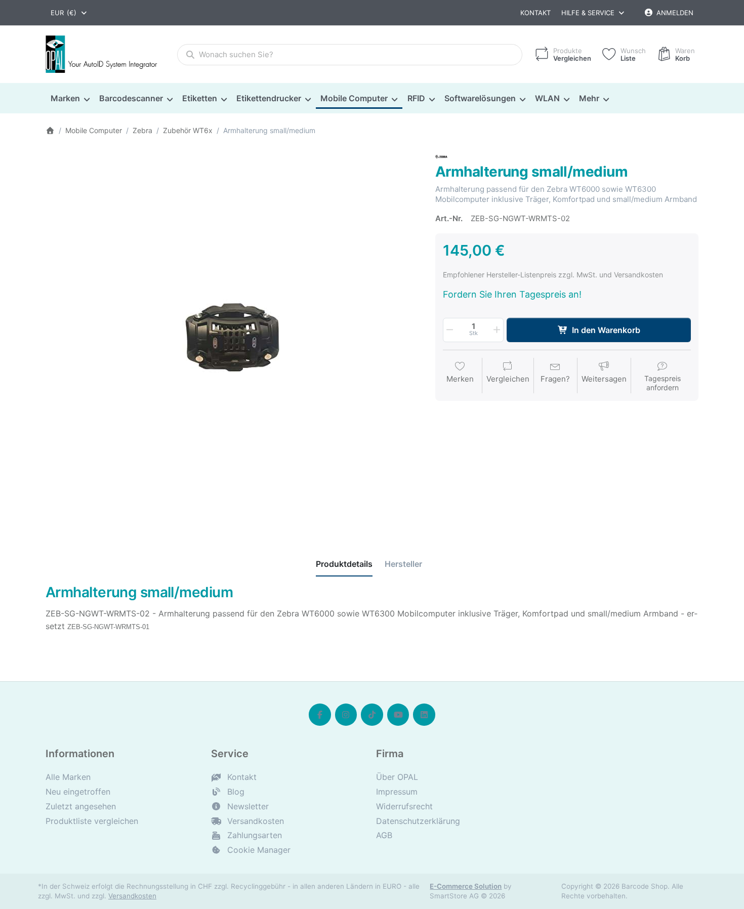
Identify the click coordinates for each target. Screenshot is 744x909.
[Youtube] (398, 715)
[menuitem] (70, 98)
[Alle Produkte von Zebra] (441, 156)
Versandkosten (132, 896)
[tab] (344, 564)
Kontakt (535, 13)
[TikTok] (372, 715)
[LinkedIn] (424, 715)
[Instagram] (346, 715)
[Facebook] (320, 715)
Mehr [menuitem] (589, 98)
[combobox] (69, 12)
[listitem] (233, 338)
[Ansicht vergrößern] (233, 338)
